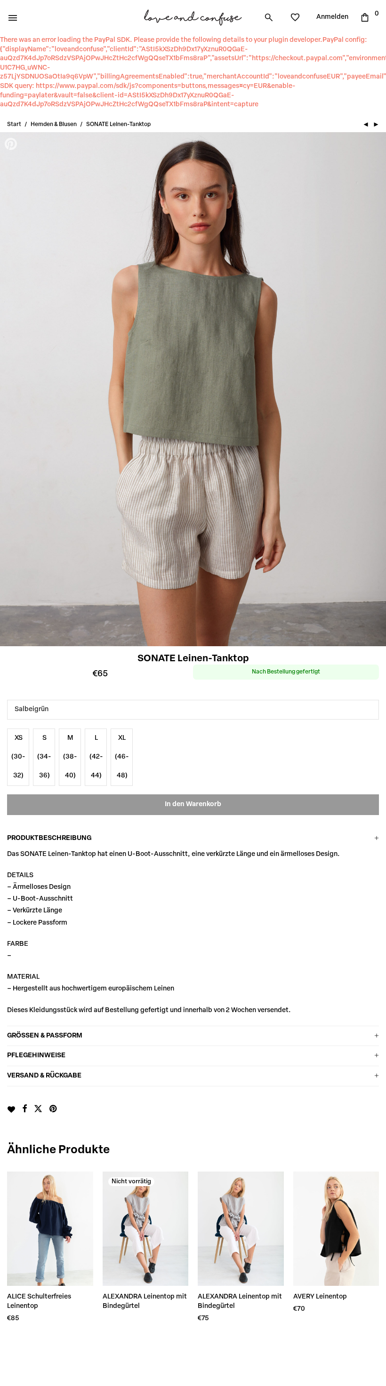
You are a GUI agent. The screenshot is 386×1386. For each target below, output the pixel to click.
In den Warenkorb (193, 804)
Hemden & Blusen (54, 124)
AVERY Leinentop (320, 1296)
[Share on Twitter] (38, 1109)
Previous (12, 389)
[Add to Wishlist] (11, 1109)
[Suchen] (271, 17)
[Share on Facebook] (24, 1109)
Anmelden (332, 17)
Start (14, 124)
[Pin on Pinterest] (53, 1109)
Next (374, 389)
